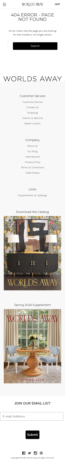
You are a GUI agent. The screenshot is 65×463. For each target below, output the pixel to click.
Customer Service (32, 101)
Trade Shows (32, 172)
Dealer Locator (32, 123)
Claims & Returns (32, 118)
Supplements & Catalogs (32, 195)
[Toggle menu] (4, 4)
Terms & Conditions (32, 167)
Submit (32, 435)
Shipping (32, 112)
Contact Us (32, 107)
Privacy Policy (32, 162)
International (32, 156)
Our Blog (32, 151)
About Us (32, 145)
